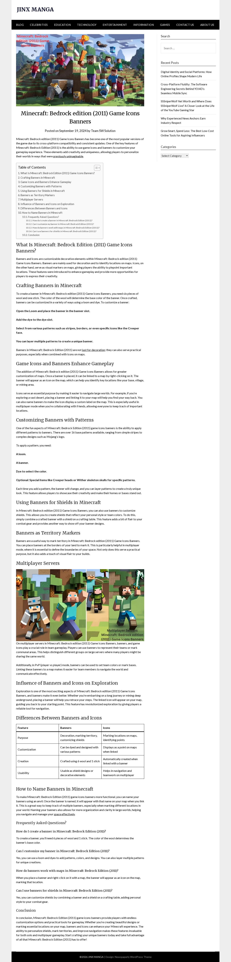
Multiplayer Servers (32, 199)
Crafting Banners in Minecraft (38, 177)
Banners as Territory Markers (38, 195)
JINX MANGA (35, 9)
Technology (86, 24)
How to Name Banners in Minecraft (42, 212)
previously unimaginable (68, 156)
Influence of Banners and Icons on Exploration (47, 204)
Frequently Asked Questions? (43, 216)
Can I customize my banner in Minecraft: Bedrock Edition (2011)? (63, 224)
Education (62, 24)
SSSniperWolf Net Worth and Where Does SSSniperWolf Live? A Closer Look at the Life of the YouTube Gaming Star (187, 106)
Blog (20, 24)
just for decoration (93, 350)
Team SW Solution (103, 131)
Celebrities (39, 24)
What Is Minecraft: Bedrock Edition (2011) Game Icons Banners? (58, 173)
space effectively (64, 814)
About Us (207, 24)
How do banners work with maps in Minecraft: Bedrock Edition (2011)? (65, 227)
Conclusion (34, 235)
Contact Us (185, 24)
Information (143, 24)
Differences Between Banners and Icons (44, 208)
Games (165, 24)
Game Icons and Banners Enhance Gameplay (46, 182)
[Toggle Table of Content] (95, 168)
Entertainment (115, 24)
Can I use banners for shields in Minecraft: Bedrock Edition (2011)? (64, 231)
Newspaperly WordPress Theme (133, 956)
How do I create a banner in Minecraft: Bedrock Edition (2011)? (62, 220)
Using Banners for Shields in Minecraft (43, 190)
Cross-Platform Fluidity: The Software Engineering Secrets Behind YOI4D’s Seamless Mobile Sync (184, 89)
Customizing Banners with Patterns (41, 186)
